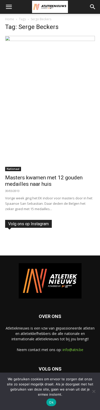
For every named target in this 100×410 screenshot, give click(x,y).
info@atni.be (73, 349)
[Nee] (93, 391)
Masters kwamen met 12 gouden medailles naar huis (44, 181)
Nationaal (13, 169)
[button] (9, 7)
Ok (51, 402)
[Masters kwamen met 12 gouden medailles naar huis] (50, 103)
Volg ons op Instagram (28, 223)
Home (9, 19)
